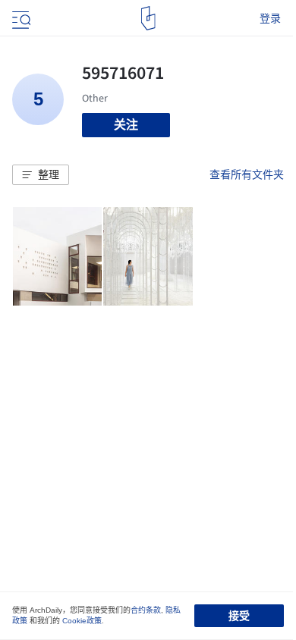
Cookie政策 (82, 620)
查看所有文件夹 (246, 174)
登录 (270, 18)
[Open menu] (19, 18)
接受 (239, 616)
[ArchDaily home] (148, 18)
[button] (40, 175)
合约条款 (146, 610)
